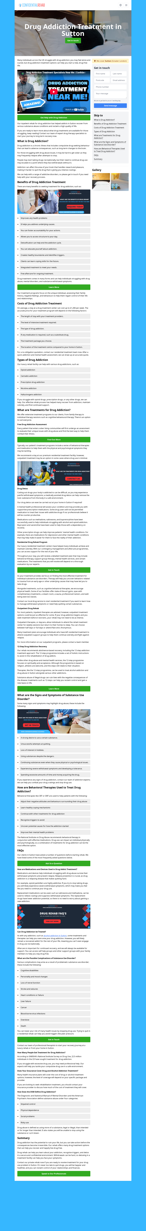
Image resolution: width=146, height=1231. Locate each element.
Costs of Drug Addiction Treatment (109, 127)
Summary (98, 159)
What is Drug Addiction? (104, 120)
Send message (110, 105)
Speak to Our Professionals (54, 1173)
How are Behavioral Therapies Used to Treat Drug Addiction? (109, 150)
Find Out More (53, 439)
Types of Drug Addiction (104, 131)
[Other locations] (120, 5)
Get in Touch (54, 570)
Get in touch (73, 40)
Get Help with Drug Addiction (53, 117)
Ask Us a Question (54, 863)
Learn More (54, 287)
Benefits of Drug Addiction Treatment (110, 123)
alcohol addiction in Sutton (55, 935)
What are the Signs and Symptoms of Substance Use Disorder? (110, 143)
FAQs (96, 155)
